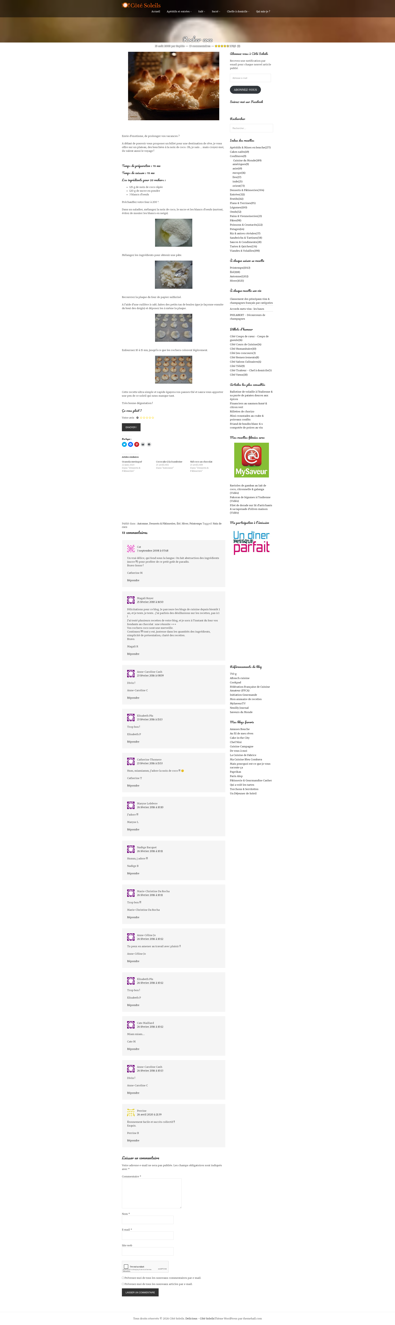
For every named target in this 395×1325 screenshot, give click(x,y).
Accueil (156, 11)
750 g (233, 673)
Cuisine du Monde (247, 160)
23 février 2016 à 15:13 (149, 719)
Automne (142, 523)
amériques (241, 164)
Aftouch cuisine (239, 678)
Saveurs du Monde (241, 712)
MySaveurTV (238, 703)
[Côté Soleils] (141, 5)
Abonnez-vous (245, 90)
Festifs (236, 198)
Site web (127, 1245)
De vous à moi (238, 750)
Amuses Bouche (240, 729)
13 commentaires (199, 46)
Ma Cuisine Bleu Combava (246, 759)
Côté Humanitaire (243, 348)
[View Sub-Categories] (231, 160)
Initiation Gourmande (243, 694)
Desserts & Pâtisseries (162, 523)
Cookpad (235, 682)
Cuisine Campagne (241, 746)
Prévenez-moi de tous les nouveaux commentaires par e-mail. (163, 1277)
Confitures (238, 156)
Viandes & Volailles (245, 250)
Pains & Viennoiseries (246, 216)
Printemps (195, 523)
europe (239, 172)
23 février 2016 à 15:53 (150, 763)
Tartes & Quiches (243, 246)
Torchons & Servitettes (244, 789)
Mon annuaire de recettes (246, 699)
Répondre (133, 580)
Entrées (237, 194)
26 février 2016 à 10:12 (150, 938)
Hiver (185, 523)
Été (179, 523)
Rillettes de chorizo (242, 411)
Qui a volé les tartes (242, 784)
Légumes (238, 207)
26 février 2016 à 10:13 (150, 1070)
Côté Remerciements (244, 357)
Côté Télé (237, 366)
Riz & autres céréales (245, 233)
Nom (126, 1213)
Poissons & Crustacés (246, 224)
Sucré (215, 11)
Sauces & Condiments (246, 242)
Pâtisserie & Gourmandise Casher (251, 780)
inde (238, 181)
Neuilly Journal (239, 707)
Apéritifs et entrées (178, 11)
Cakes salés (239, 151)
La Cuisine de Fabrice (243, 755)
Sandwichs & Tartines (246, 237)
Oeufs (235, 211)
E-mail (127, 1229)
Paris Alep (236, 776)
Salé (200, 11)
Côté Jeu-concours (243, 353)
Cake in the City (239, 737)
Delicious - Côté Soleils (199, 1318)
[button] (173, 86)
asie (237, 168)
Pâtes (235, 220)
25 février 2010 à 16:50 (150, 601)
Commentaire (131, 1176)
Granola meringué (132, 461)
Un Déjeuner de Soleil (243, 793)
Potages (237, 229)
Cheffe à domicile (237, 11)
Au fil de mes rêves (241, 733)
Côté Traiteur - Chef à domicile (251, 370)
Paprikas (235, 771)
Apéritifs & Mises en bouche (250, 147)
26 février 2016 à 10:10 (150, 807)
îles (237, 177)
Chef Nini (236, 742)
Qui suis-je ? (263, 11)
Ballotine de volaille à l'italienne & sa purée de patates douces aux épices (251, 395)
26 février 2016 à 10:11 (150, 851)
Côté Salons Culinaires (245, 361)
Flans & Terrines (243, 203)
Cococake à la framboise (169, 461)
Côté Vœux (239, 374)
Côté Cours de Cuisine (245, 344)
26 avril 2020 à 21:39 (149, 1114)
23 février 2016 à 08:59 (150, 675)
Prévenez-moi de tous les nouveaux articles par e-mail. (159, 1284)
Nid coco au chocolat (201, 461)
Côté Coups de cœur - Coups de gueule (249, 338)
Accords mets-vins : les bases (247, 308)
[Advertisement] (173, 498)
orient (239, 185)
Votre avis (128, 417)
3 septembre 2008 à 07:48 (152, 550)
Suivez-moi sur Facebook (246, 101)
